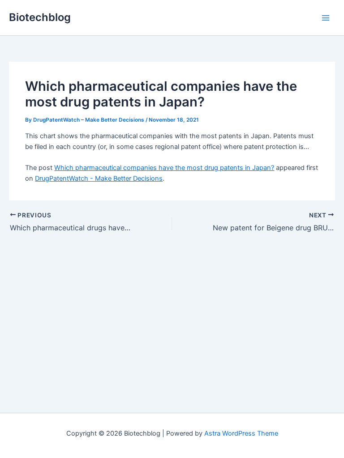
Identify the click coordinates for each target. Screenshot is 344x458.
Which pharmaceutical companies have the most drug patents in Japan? (164, 168)
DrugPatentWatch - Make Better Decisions (99, 178)
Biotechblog (40, 17)
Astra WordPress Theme (241, 433)
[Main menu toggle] (325, 17)
